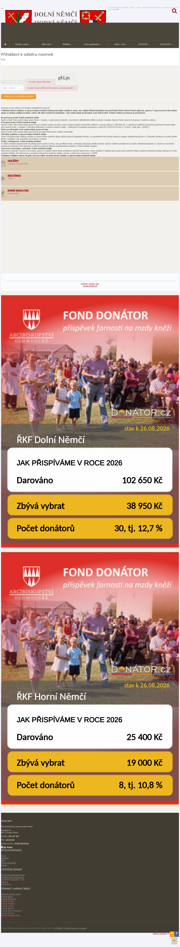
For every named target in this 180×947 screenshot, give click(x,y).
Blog (3, 860)
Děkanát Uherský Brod (10, 894)
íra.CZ (5, 882)
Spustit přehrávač (90, 286)
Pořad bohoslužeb (8, 863)
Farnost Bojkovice (8, 899)
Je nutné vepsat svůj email (39, 82)
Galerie (4, 865)
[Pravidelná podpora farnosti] (90, 421)
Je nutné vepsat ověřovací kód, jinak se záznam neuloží (50, 88)
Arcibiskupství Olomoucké (12, 877)
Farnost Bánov (7, 896)
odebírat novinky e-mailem (75, 928)
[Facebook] (176, 934)
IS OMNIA (58, 928)
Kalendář (5, 858)
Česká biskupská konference (13, 875)
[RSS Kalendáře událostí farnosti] (172, 934)
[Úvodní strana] (5, 44)
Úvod (3, 59)
